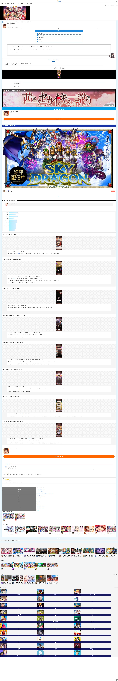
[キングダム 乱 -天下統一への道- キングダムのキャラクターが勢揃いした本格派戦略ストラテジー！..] (111, 553)
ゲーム (5, 540)
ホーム (1, 540)
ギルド (23, 413)
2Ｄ (37, 499)
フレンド (19, 388)
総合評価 (39, 39)
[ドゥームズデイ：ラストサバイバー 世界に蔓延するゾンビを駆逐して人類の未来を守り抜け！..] (100, 553)
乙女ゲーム (29, 438)
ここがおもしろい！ (41, 33)
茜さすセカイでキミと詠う (16, 540)
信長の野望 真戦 (8, 190)
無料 (38, 493)
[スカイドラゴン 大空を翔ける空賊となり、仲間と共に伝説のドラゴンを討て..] (18, 553)
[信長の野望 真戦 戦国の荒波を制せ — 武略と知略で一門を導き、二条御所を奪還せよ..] (41, 553)
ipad (44, 489)
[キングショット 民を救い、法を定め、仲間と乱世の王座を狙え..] (53, 553)
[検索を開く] (116, 1)
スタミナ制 (38, 497)
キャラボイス (51, 493)
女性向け (47, 493)
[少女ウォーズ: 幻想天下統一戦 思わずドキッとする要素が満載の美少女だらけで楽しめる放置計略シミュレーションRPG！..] (6, 553)
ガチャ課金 (38, 495)
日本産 (45, 493)
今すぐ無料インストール (59, 456)
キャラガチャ (43, 495)
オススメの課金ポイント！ (42, 37)
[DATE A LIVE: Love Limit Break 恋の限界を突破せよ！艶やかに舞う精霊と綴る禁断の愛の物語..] (29, 552)
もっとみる (116, 547)
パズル (14, 278)
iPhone (41, 489)
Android (38, 489)
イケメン (19, 253)
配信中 (42, 491)
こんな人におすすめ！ (41, 35)
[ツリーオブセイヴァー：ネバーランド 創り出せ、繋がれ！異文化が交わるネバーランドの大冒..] (88, 553)
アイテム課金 (41, 493)
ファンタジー (39, 501)
